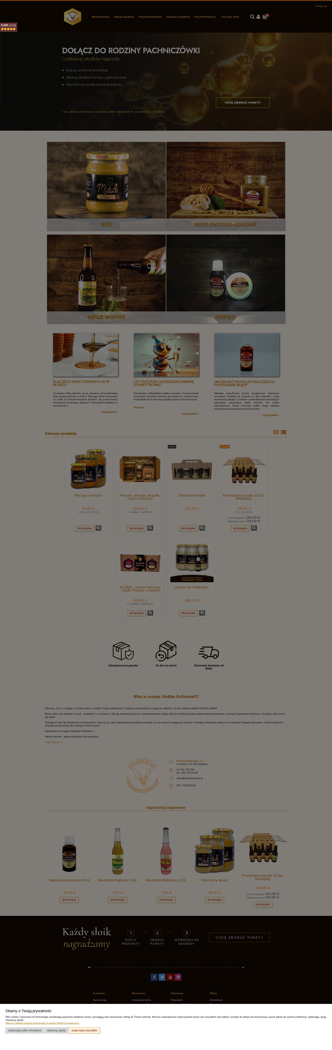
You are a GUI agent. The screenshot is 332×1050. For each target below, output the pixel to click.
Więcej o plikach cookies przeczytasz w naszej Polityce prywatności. (43, 1023)
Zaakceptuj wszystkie (84, 1030)
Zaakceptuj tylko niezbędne (25, 1030)
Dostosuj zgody (56, 1030)
